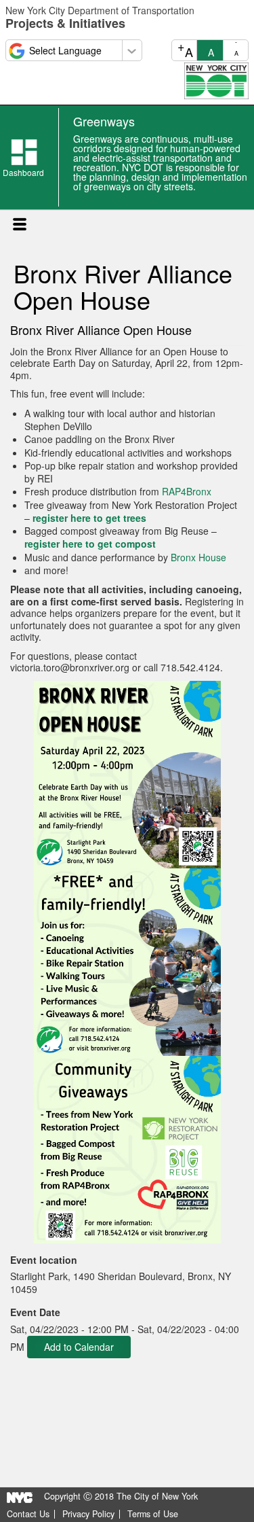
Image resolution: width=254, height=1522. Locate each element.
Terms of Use (152, 1514)
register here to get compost (90, 543)
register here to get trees (89, 518)
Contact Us (28, 1514)
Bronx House (198, 557)
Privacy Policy (88, 1514)
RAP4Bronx (186, 491)
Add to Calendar (79, 1346)
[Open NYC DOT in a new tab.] (216, 79)
